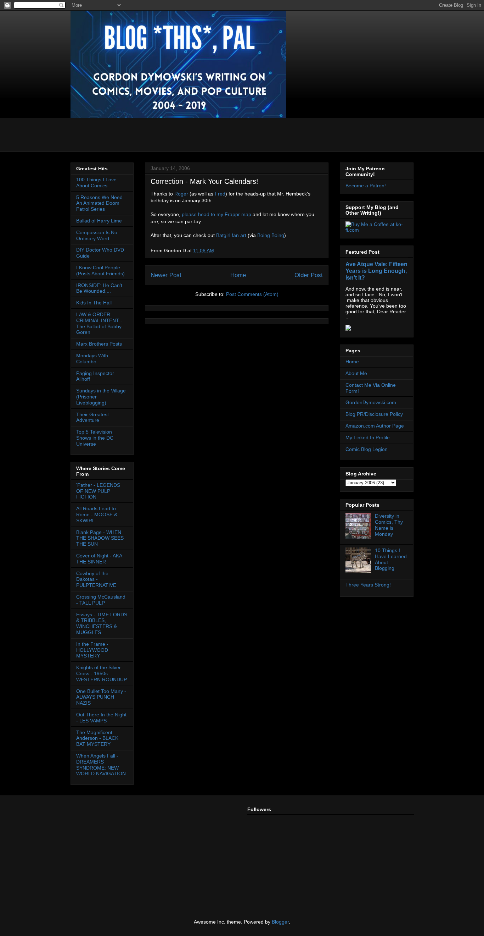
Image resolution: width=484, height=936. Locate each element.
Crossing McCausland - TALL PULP (100, 600)
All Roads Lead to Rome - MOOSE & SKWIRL (96, 514)
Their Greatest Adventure (92, 417)
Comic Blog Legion (366, 449)
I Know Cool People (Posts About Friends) (100, 270)
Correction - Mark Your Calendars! (204, 181)
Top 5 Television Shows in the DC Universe (94, 438)
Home (238, 275)
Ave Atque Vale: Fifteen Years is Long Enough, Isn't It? (376, 271)
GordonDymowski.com (370, 402)
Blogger (280, 922)
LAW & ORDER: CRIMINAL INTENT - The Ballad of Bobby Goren (99, 323)
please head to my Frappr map (216, 214)
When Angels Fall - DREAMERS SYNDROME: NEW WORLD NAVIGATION (101, 764)
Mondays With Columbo (92, 358)
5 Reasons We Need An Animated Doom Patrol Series (99, 203)
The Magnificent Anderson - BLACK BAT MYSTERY (97, 738)
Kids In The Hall (94, 302)
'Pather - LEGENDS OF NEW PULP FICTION (98, 491)
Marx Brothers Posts (99, 344)
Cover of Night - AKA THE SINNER (99, 559)
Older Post (308, 275)
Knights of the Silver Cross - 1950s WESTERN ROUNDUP (101, 673)
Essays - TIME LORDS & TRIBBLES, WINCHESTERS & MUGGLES (101, 623)
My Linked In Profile (367, 437)
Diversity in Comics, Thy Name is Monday (389, 524)
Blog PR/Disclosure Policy (374, 414)
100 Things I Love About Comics (96, 182)
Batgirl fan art (231, 235)
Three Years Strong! (368, 585)
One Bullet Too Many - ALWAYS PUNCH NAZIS (101, 697)
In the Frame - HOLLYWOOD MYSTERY (92, 650)
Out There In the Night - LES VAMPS (101, 717)
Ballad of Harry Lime (99, 221)
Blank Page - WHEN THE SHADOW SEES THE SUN (100, 538)
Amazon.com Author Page (374, 426)
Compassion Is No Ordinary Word (96, 235)
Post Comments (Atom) (252, 294)
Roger (181, 194)
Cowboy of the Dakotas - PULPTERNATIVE (96, 579)
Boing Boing (270, 235)
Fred (220, 194)
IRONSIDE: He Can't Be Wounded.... (99, 288)
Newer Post (166, 275)
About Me (356, 373)
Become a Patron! (365, 185)
